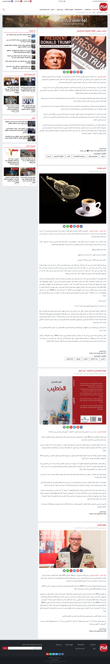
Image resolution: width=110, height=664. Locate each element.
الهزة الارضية (58, 156)
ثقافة (94, 12)
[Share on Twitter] (74, 72)
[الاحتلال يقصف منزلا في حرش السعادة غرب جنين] (33, 36)
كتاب (68, 156)
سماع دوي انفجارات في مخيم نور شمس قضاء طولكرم (18, 62)
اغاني (103, 358)
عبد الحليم (94, 358)
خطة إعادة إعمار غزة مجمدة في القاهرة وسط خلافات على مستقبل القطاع (16, 122)
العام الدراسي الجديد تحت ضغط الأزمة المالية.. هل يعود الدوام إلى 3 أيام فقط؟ (28, 180)
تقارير (52, 10)
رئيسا (49, 156)
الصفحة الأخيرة (99, 12)
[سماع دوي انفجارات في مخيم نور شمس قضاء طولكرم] (33, 62)
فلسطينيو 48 (78, 10)
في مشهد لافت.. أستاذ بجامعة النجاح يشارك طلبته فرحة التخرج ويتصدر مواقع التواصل (16, 130)
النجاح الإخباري (103, 7)
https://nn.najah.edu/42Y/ (97, 353)
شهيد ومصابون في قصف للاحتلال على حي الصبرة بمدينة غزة (18, 40)
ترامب (103, 156)
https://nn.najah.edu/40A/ (97, 514)
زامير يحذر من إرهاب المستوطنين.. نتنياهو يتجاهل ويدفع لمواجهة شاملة (19, 51)
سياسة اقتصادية (79, 156)
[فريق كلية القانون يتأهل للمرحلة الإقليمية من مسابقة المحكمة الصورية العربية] (27, 100)
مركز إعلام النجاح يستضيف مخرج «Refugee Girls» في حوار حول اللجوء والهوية (28, 89)
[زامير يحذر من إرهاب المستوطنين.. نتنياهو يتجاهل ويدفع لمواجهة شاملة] (33, 52)
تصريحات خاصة (30, 146)
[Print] (64, 72)
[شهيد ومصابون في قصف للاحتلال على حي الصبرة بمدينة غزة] (33, 41)
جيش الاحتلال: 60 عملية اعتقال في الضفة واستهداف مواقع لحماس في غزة (19, 56)
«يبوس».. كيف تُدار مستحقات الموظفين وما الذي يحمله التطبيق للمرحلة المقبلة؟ (12, 161)
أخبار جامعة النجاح (45, 10)
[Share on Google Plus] (77, 72)
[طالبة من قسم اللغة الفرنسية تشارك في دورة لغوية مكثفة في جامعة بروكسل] (11, 81)
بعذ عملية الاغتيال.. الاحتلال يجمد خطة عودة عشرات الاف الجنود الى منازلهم (18, 67)
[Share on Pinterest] (71, 72)
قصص (85, 358)
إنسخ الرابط (83, 151)
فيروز (78, 358)
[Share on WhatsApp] (67, 72)
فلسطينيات (87, 10)
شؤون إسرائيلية (69, 10)
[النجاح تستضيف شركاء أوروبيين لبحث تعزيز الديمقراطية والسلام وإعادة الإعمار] (11, 100)
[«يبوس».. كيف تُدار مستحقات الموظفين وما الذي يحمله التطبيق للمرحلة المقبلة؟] (11, 153)
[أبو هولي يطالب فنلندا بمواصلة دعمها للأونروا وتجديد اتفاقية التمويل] (33, 46)
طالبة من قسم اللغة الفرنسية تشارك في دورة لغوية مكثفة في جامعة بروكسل (12, 89)
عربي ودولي (59, 10)
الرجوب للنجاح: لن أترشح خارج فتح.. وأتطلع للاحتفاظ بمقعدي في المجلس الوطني (11, 180)
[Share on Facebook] (81, 72)
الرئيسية (106, 12)
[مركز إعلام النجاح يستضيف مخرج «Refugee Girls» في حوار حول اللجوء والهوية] (27, 81)
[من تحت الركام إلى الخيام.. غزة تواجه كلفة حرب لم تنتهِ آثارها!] (27, 153)
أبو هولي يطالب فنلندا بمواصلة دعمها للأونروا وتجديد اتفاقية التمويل (18, 46)
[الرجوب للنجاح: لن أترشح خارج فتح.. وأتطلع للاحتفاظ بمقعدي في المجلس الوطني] (11, 171)
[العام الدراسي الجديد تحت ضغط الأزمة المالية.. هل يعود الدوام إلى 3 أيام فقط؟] (27, 171)
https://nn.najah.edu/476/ (97, 151)
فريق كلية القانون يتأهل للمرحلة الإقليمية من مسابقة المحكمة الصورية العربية (28, 108)
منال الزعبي (102, 231)
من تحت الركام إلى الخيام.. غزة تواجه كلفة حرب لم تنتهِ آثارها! (28, 160)
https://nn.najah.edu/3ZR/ (97, 631)
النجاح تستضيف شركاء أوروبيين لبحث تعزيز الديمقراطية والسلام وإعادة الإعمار (12, 108)
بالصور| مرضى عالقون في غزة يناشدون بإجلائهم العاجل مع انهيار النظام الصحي (16, 137)
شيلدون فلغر (93, 156)
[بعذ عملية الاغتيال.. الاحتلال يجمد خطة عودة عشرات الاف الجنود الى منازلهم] (33, 67)
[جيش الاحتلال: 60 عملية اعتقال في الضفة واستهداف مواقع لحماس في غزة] (33, 57)
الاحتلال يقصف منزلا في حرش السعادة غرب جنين (18, 35)
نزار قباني (69, 358)
